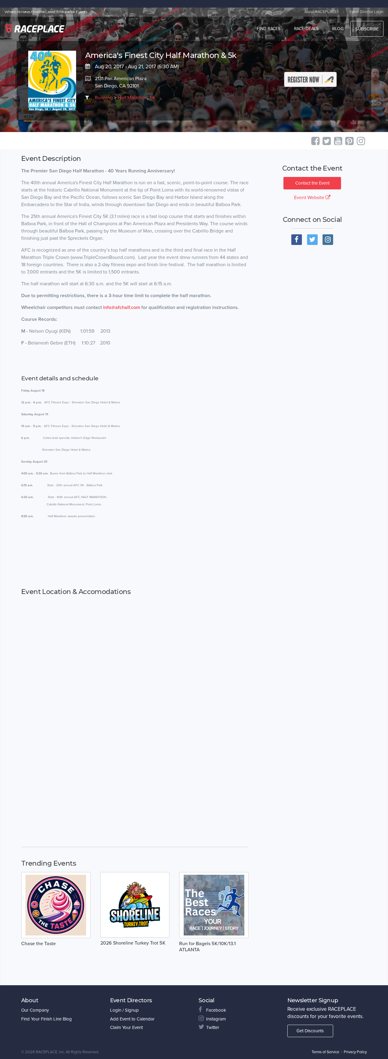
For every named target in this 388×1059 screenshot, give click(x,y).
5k (152, 98)
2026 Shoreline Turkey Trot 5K (133, 943)
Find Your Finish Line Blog (46, 1019)
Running (104, 98)
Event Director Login (366, 11)
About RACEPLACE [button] (320, 11)
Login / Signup (124, 1010)
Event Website (310, 198)
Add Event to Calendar (132, 1019)
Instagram (216, 1019)
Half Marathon (132, 98)
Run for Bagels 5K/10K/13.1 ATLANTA (207, 947)
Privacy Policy (355, 1052)
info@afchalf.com (121, 307)
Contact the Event (312, 183)
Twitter (212, 1027)
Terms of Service (325, 1052)
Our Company (35, 1010)
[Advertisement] (135, 553)
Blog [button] (338, 28)
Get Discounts (310, 1031)
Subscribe (367, 29)
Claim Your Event (126, 1027)
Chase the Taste (38, 944)
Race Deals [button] (306, 28)
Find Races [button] (269, 28)
